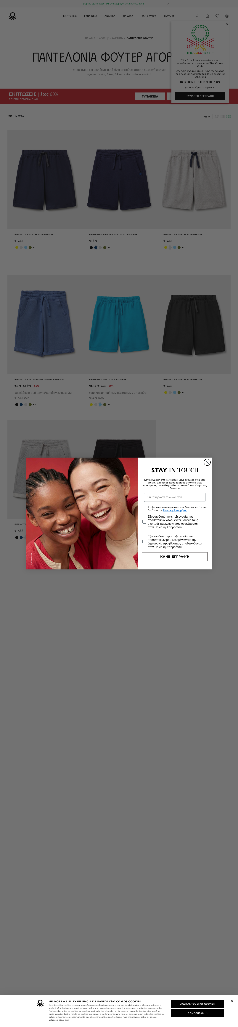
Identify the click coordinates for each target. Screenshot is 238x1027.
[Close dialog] (207, 462)
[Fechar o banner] (232, 1001)
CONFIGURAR (196, 1013)
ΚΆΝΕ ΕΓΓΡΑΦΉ (174, 557)
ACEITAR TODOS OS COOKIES (197, 1004)
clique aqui (64, 1020)
